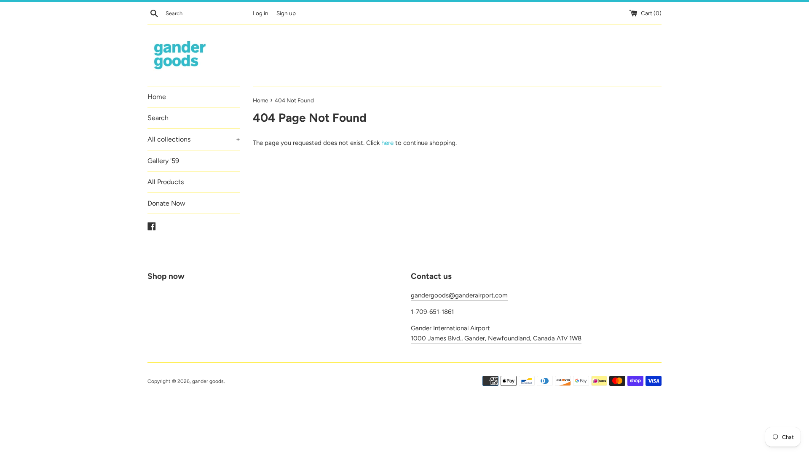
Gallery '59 (163, 161)
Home (156, 97)
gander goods (208, 381)
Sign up (286, 13)
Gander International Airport (450, 328)
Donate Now (166, 203)
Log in (260, 13)
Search (158, 118)
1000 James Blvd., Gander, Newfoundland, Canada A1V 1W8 (496, 338)
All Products (165, 182)
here (387, 143)
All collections (193, 139)
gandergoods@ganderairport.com (459, 295)
